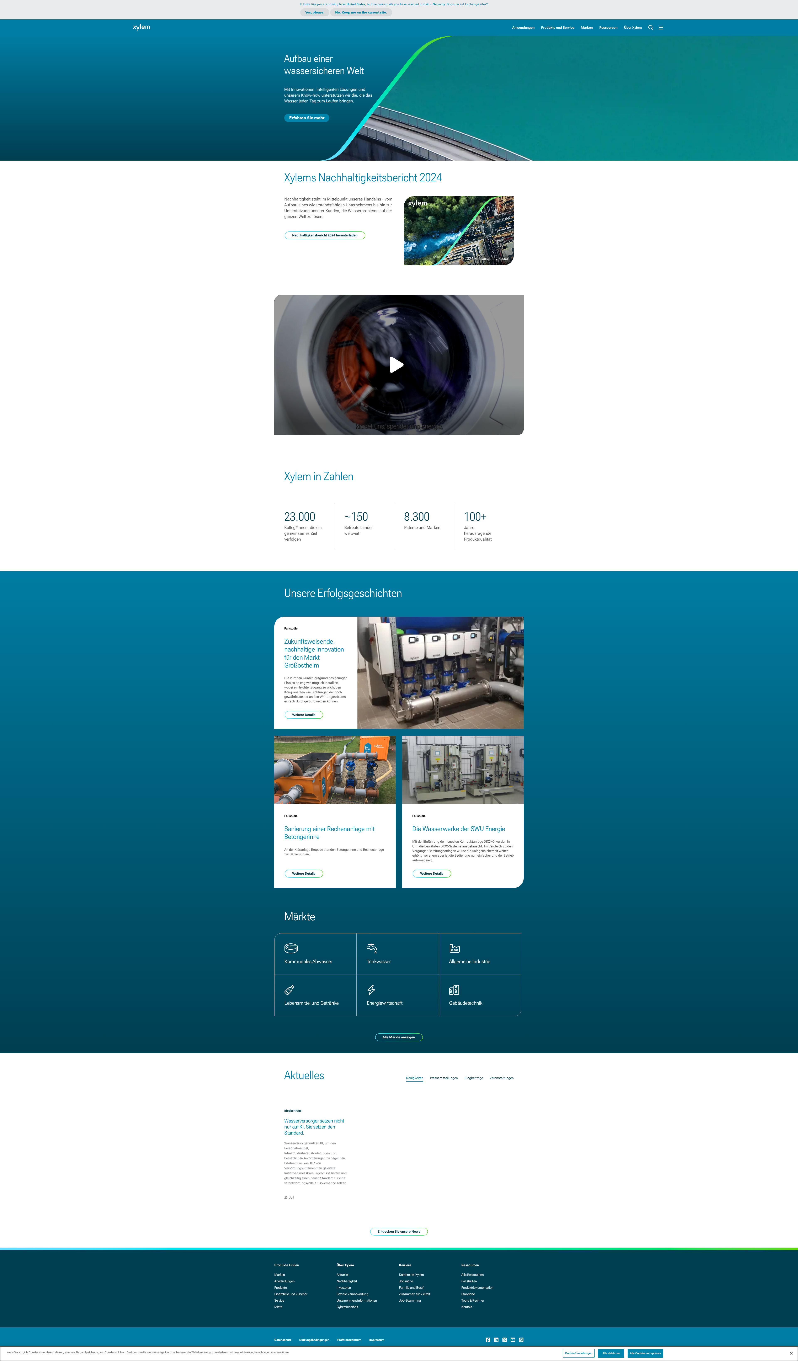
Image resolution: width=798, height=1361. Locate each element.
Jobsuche (406, 1281)
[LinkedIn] (496, 1339)
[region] (399, 1353)
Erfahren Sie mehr (306, 117)
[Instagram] (521, 1339)
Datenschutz (282, 1339)
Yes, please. (314, 12)
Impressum (376, 1339)
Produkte (280, 1288)
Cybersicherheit (347, 1307)
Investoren (344, 1288)
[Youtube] (512, 1339)
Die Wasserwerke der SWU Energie (458, 829)
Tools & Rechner (472, 1300)
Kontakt (466, 1307)
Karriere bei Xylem (411, 1275)
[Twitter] (504, 1339)
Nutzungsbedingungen (314, 1339)
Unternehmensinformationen (357, 1300)
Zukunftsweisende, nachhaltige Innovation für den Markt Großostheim (314, 653)
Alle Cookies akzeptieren (645, 1353)
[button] (399, 365)
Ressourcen (608, 28)
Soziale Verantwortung (352, 1294)
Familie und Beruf (411, 1288)
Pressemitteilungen (444, 1078)
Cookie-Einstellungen (578, 1353)
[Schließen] (791, 1353)
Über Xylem (633, 28)
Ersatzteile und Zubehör (290, 1294)
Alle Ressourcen (472, 1275)
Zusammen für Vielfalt (414, 1294)
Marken (587, 28)
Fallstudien (469, 1281)
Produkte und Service (557, 28)
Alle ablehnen (611, 1353)
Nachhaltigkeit (347, 1281)
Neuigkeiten (414, 1078)
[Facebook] (487, 1339)
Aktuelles (343, 1275)
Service (279, 1300)
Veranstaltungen (502, 1078)
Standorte (468, 1294)
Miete (278, 1307)
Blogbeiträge (473, 1078)
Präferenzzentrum (349, 1339)
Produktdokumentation (477, 1288)
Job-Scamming (410, 1300)
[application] (399, 365)
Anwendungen (523, 28)
